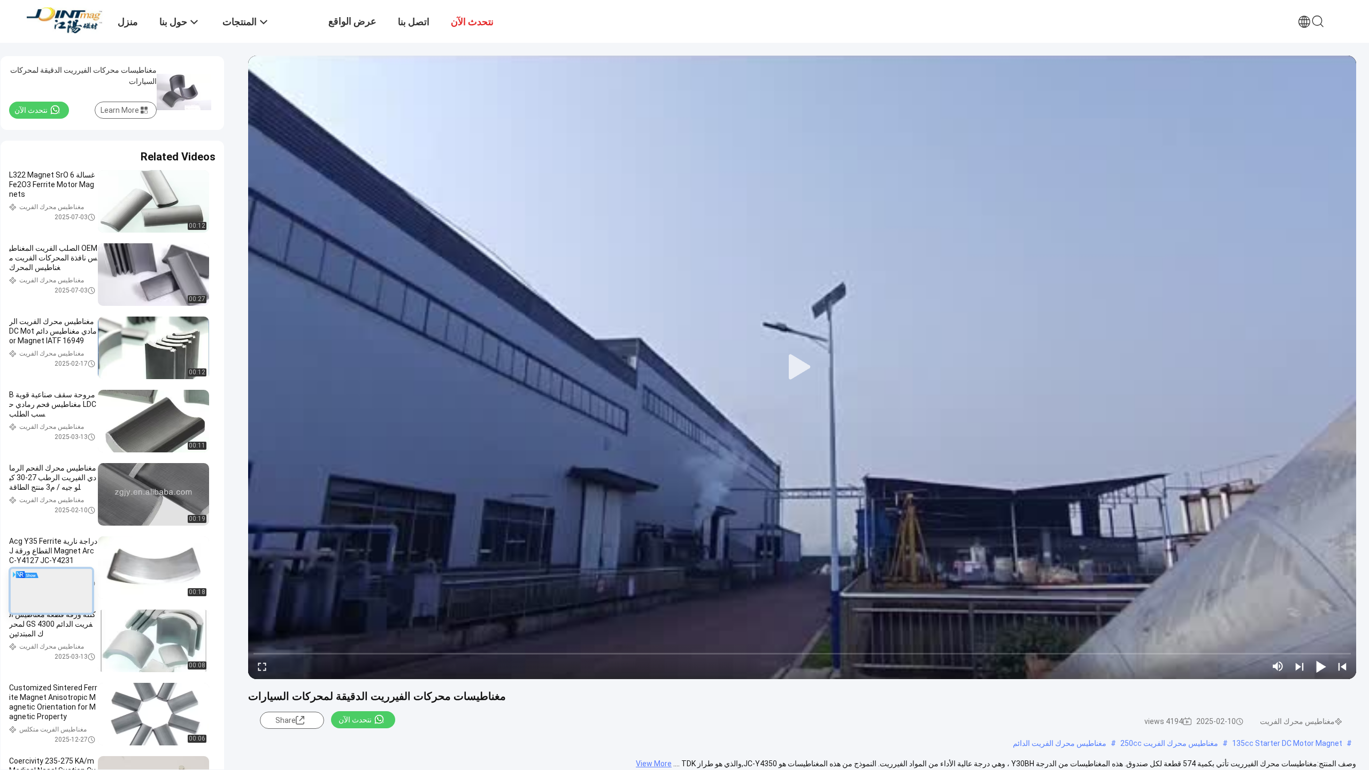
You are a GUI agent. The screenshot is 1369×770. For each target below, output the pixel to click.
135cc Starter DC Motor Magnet (1287, 743)
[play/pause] (1321, 666)
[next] (1299, 666)
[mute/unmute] (1278, 666)
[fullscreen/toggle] (262, 666)
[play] (802, 367)
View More (654, 763)
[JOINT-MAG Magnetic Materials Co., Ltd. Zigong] (67, 20)
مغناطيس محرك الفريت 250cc (1169, 743)
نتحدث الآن (355, 719)
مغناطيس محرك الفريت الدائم (1059, 743)
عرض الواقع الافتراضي (352, 29)
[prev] (1342, 666)
